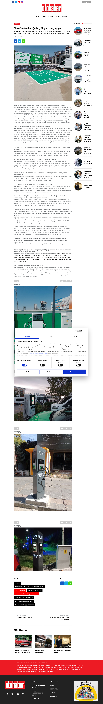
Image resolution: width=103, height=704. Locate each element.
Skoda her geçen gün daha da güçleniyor (87, 67)
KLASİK (57, 17)
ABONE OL (86, 2)
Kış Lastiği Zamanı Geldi (88, 162)
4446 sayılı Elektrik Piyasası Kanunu (24, 604)
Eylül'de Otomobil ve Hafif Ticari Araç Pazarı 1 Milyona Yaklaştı (88, 128)
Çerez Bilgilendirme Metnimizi (38, 353)
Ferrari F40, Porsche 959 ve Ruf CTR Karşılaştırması (88, 32)
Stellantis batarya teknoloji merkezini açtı (87, 115)
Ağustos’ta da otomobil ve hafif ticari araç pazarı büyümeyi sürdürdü (88, 92)
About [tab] (75, 336)
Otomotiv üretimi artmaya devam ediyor (88, 103)
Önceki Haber (22, 615)
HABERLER (36, 17)
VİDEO (44, 17)
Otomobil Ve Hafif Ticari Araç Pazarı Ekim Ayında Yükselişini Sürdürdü (88, 140)
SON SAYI (64, 17)
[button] (68, 630)
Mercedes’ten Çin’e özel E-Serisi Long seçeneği (59, 618)
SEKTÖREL (50, 17)
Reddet (28, 371)
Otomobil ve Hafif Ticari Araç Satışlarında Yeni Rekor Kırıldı (62, 652)
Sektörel (17, 24)
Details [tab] (52, 336)
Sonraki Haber (64, 615)
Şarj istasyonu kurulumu (34, 590)
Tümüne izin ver (74, 371)
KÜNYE (34, 681)
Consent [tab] (27, 336)
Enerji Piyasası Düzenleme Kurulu (24, 601)
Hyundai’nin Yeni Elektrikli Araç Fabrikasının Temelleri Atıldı (88, 152)
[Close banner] (85, 331)
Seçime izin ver (51, 371)
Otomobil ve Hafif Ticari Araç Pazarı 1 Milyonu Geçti (88, 175)
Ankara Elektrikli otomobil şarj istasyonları (26, 594)
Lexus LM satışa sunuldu (25, 618)
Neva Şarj (17, 583)
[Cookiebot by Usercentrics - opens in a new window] (75, 331)
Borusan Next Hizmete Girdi (88, 186)
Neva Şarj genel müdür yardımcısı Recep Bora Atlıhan (29, 586)
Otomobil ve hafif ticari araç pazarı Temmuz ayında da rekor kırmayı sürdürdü (88, 46)
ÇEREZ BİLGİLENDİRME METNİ (37, 693)
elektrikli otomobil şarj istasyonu (24, 597)
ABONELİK (35, 698)
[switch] (42, 365)
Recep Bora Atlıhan (20, 590)
